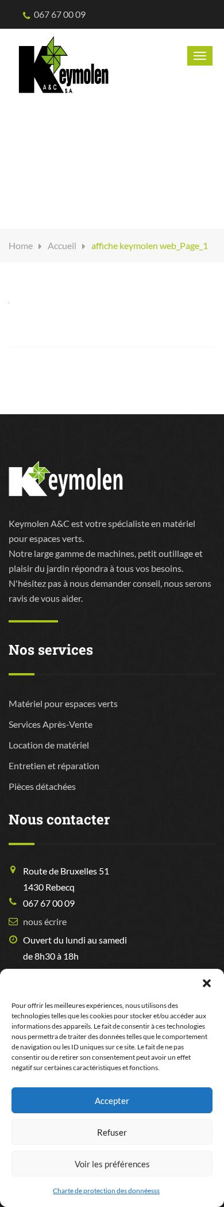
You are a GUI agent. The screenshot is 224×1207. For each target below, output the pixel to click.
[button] (207, 983)
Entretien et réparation (54, 765)
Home (21, 245)
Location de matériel (49, 744)
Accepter (112, 1100)
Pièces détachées (42, 786)
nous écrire (45, 921)
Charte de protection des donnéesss (106, 1190)
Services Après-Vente (50, 724)
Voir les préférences (112, 1164)
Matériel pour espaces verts (63, 703)
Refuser (112, 1132)
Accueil (62, 245)
